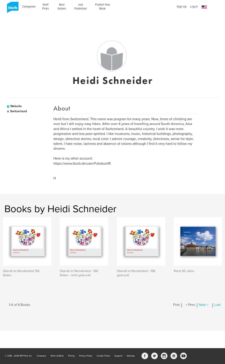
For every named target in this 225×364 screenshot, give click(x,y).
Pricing (71, 356)
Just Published (80, 6)
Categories (29, 6)
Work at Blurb (57, 356)
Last (217, 305)
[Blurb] (11, 9)
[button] (204, 7)
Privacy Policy (85, 356)
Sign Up (182, 6)
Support (118, 356)
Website (16, 106)
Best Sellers (62, 6)
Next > (204, 305)
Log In (194, 6)
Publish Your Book (102, 6)
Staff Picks (45, 6)
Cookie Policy (103, 356)
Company (41, 356)
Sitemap (131, 356)
